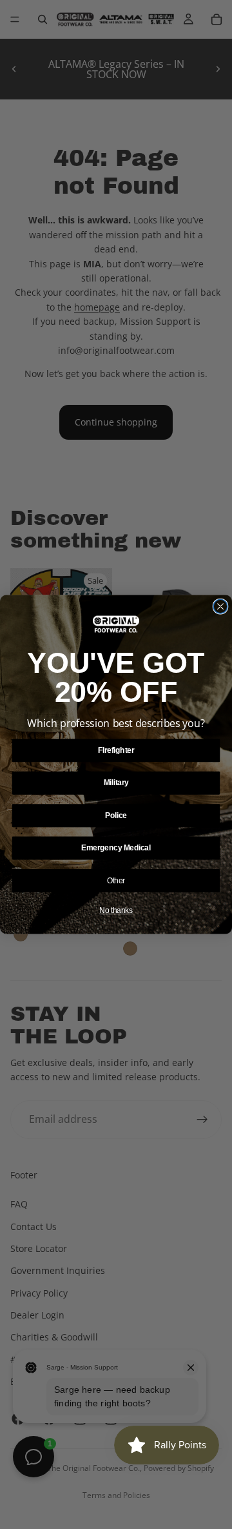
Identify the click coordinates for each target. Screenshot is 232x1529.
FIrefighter (116, 750)
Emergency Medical (115, 848)
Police (116, 815)
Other (116, 880)
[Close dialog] (220, 606)
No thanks (116, 910)
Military (116, 782)
